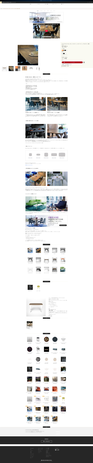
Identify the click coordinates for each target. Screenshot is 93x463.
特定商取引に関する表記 (48, 455)
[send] (84, 62)
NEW (30, 4)
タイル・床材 (46, 4)
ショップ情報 (47, 449)
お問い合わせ (47, 456)
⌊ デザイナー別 (39, 451)
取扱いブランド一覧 (40, 449)
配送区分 (50, 301)
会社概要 (47, 451)
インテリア (38, 4)
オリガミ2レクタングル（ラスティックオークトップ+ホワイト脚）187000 (11, 8)
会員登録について (48, 452)
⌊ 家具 (30, 451)
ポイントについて (48, 453)
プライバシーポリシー (48, 454)
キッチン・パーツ (54, 4)
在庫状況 (63, 58)
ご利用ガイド (47, 450)
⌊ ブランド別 (39, 450)
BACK (1, 8)
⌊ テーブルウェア (32, 454)
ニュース (39, 452)
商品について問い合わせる (46, 441)
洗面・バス (62, 4)
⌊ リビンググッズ (32, 453)
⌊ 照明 (30, 452)
